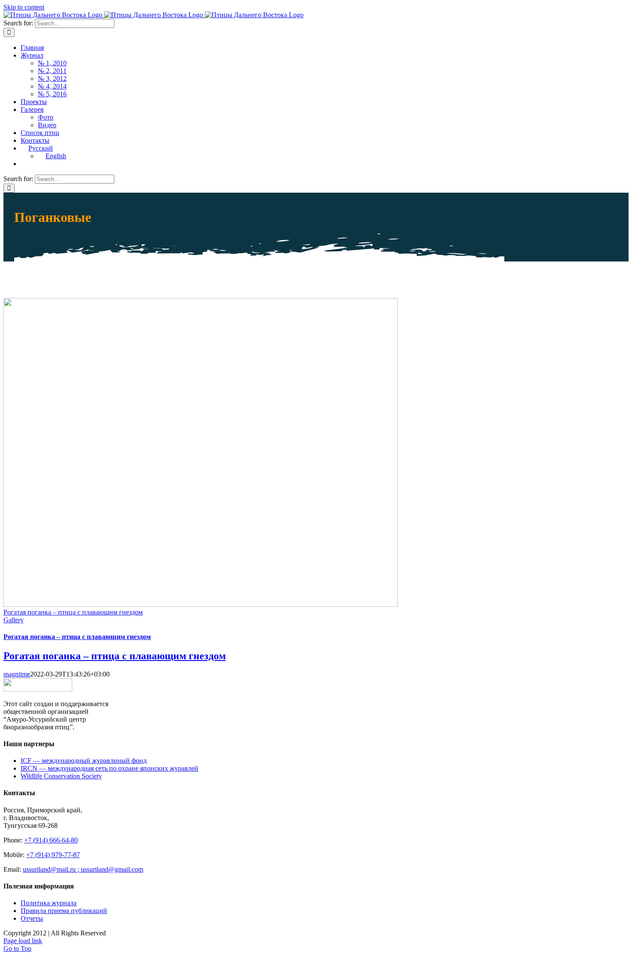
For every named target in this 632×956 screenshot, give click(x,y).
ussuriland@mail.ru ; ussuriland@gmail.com (83, 869)
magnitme (16, 674)
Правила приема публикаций (64, 910)
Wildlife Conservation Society (61, 776)
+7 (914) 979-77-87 (53, 854)
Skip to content (23, 7)
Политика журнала (49, 903)
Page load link (22, 940)
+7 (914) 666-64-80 (51, 840)
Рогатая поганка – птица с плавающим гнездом (73, 612)
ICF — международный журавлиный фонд (84, 760)
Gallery (13, 620)
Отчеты (32, 918)
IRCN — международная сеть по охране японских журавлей (109, 768)
